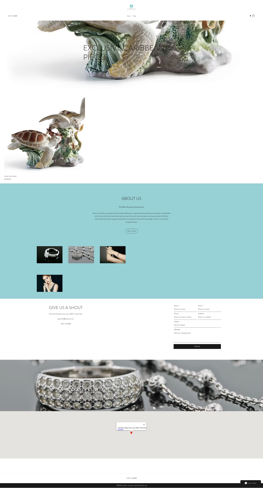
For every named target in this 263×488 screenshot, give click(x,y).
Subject (176, 321)
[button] (253, 15)
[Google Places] (250, 16)
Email (200, 305)
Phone (176, 313)
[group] (131, 136)
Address (201, 313)
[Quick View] (44, 132)
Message (177, 329)
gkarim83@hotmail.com (66, 319)
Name (176, 305)
